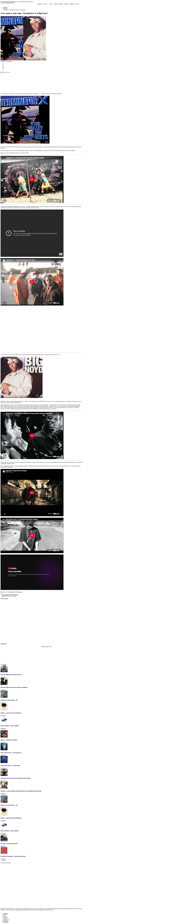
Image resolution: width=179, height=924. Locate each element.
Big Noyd (4, 594)
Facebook (12, 592)
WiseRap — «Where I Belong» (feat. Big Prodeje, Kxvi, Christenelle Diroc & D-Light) (21, 791)
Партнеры (5, 922)
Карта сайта (6, 919)
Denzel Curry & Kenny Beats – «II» (9, 700)
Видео (56, 3)
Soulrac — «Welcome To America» (9, 739)
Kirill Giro (9, 61)
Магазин (71, 3)
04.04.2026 (3, 755)
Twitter (5, 918)
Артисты (66, 3)
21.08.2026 (3, 702)
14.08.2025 (3, 793)
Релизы (4, 795)
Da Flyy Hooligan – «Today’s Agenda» (10, 725)
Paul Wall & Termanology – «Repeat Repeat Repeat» (13, 856)
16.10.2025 (3, 780)
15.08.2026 (3, 859)
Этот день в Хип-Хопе (11, 595)
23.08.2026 (3, 677)
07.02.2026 (3, 768)
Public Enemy (9, 594)
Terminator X (15, 594)
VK (16, 592)
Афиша (60, 3)
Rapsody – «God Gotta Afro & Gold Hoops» (11, 712)
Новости (40, 3)
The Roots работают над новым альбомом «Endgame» (14, 687)
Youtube (5, 914)
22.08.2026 (3, 690)
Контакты (5, 921)
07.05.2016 (3, 61)
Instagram (20, 592)
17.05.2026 (3, 742)
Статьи (4, 729)
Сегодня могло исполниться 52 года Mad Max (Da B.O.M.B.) (16, 778)
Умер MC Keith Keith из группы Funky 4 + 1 (12, 674)
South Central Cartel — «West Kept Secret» (11, 752)
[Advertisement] (11, 83)
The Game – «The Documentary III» (9, 843)
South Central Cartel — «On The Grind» (10, 765)
